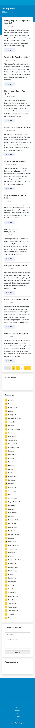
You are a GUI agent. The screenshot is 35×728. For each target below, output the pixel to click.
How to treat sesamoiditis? (16, 333)
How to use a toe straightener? (11, 230)
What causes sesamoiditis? (16, 299)
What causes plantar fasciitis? (17, 127)
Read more (9, 50)
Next (29, 368)
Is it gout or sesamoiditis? (15, 265)
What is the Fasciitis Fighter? (17, 57)
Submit (17, 652)
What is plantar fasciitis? (15, 161)
